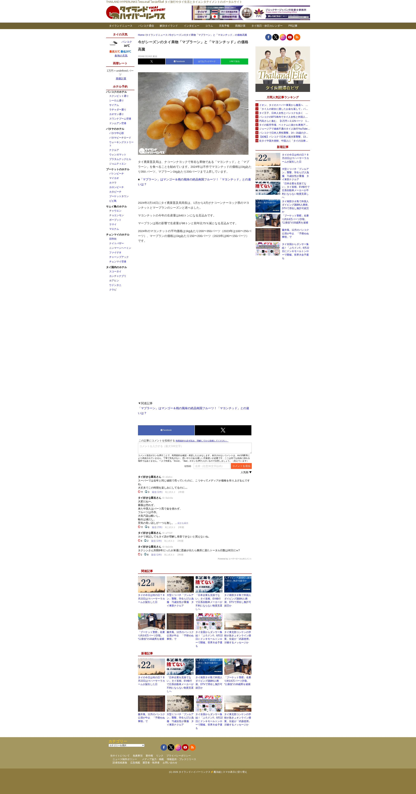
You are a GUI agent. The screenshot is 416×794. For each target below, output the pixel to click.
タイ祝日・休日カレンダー (267, 25)
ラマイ (113, 224)
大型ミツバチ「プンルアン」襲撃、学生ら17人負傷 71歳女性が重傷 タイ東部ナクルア (295, 174)
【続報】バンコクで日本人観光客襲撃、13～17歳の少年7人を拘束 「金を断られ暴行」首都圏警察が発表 (284, 136)
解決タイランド (169, 25)
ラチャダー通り (117, 109)
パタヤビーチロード (120, 137)
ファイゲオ (115, 252)
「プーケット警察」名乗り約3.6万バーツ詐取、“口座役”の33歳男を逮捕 (151, 635)
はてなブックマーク (207, 61)
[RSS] (297, 37)
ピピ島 (113, 200)
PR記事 (292, 25)
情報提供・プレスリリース (181, 759)
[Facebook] (268, 37)
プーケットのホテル (118, 169)
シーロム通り (116, 100)
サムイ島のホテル (116, 206)
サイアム (114, 105)
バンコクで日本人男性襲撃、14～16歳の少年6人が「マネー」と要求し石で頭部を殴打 (284, 132)
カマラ (113, 182)
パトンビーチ (116, 173)
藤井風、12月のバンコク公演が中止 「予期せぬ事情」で (180, 635)
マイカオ (114, 178)
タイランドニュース (120, 25)
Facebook (180, 61)
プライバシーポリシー (178, 755)
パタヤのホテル (115, 128)
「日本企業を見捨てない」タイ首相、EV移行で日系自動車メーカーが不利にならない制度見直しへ (208, 602)
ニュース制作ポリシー (125, 759)
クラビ (113, 289)
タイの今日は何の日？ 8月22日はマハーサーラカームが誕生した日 (151, 598)
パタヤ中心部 (116, 133)
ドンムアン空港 (117, 123)
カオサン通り (116, 114)
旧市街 (113, 238)
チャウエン (115, 210)
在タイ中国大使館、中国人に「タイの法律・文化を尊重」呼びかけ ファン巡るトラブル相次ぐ (284, 140)
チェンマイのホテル (118, 234)
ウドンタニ (115, 285)
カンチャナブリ (117, 276)
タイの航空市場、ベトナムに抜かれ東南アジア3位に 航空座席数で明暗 (284, 124)
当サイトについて (120, 755)
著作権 (149, 755)
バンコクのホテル (116, 91)
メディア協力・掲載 (153, 759)
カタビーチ (115, 191)
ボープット (115, 219)
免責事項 (138, 755)
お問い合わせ (170, 762)
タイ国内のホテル (116, 267)
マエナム (114, 228)
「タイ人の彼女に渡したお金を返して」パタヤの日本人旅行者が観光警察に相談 (284, 108)
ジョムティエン (117, 163)
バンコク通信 (146, 25)
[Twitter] (275, 37)
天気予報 (224, 25)
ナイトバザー (116, 243)
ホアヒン (114, 280)
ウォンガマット (117, 154)
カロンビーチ (116, 187)
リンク (159, 755)
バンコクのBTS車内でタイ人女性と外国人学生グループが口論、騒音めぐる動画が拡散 (284, 116)
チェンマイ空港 (117, 261)
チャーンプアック (119, 257)
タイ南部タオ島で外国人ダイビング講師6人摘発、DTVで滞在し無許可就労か (296, 206)
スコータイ (115, 271)
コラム (209, 25)
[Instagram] (283, 37)
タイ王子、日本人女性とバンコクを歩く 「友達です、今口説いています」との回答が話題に (284, 113)
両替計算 (240, 25)
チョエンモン (116, 215)
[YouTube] (290, 37)
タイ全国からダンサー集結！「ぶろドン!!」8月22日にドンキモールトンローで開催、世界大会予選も (209, 639)
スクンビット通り (119, 96)
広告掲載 (135, 762)
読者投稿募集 (120, 762)
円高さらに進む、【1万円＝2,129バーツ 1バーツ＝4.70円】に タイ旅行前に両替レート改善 (284, 121)
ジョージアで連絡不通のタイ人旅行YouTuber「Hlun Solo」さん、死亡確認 (284, 128)
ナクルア (114, 150)
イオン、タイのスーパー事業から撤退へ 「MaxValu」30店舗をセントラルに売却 (284, 105)
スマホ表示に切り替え (235, 771)
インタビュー (191, 25)
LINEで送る (234, 61)
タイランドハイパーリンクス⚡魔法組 (200, 771)
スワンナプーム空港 (120, 118)
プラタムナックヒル (120, 159)
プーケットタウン (119, 196)
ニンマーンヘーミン (120, 247)
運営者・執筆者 (151, 762)
